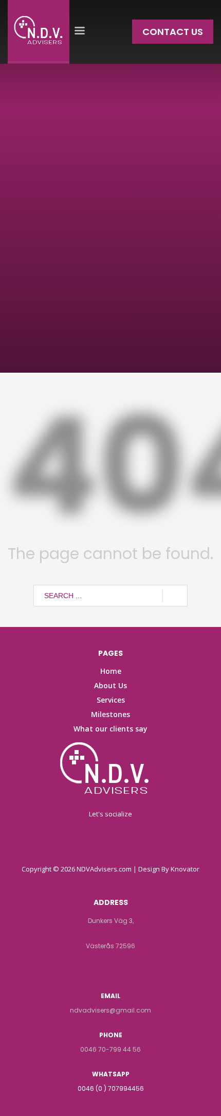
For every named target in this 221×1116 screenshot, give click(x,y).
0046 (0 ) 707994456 (111, 1088)
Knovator (185, 869)
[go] (175, 596)
